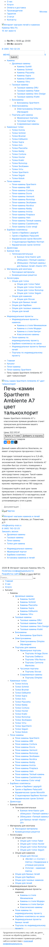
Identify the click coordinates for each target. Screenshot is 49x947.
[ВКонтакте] (5, 442)
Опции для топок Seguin (29, 293)
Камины (11, 60)
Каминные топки (15, 127)
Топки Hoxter (18, 157)
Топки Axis (17, 145)
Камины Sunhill (24, 66)
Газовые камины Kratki (28, 96)
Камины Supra (24, 75)
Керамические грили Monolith (27, 238)
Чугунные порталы (26, 121)
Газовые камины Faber (28, 90)
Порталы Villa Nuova (35, 659)
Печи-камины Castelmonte (25, 223)
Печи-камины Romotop (23, 199)
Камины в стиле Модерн (29, 328)
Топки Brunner (19, 136)
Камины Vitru (23, 81)
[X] (15, 442)
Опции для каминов (22, 296)
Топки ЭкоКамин (20, 166)
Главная (9, 581)
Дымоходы (12, 248)
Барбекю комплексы (17, 229)
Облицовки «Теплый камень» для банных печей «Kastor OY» (34, 819)
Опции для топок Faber (28, 284)
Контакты (11, 19)
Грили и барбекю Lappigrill (25, 232)
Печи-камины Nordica (23, 205)
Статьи (10, 16)
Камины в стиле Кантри (29, 331)
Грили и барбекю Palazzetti (25, 235)
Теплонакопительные (22, 254)
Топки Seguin (18, 175)
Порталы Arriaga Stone (36, 653)
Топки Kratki (18, 160)
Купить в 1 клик (12, 435)
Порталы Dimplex (33, 677)
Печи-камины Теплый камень (26, 220)
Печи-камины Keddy (22, 208)
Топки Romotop (19, 163)
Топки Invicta (18, 130)
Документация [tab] (11, 506)
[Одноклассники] (8, 442)
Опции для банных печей (24, 302)
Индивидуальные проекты (20, 316)
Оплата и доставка (16, 7)
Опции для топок (20, 281)
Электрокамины (20, 105)
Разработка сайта (11, 574)
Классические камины (28, 334)
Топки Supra (18, 142)
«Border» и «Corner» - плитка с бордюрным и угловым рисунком (36, 862)
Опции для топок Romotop (30, 290)
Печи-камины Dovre (22, 193)
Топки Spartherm (20, 172)
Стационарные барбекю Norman (28, 241)
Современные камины (28, 124)
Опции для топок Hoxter (29, 287)
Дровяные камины (21, 63)
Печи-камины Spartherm (24, 184)
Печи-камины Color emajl (24, 226)
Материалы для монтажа (19, 269)
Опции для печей (20, 311)
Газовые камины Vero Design (31, 93)
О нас (9, 1)
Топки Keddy (18, 151)
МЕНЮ (6, 54)
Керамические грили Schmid (26, 244)
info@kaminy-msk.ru (11, 525)
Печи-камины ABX (21, 187)
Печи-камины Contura (23, 190)
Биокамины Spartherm (28, 102)
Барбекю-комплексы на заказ (27, 343)
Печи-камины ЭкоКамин (24, 202)
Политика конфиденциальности (18, 571)
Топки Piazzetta (19, 148)
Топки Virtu (17, 169)
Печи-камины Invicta (22, 211)
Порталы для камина (22, 115)
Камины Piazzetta (25, 72)
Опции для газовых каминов (26, 308)
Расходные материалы (23, 272)
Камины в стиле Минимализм (31, 325)
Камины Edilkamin (26, 78)
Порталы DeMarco (34, 656)
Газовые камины (20, 84)
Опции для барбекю (22, 305)
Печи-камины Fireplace (23, 214)
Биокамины (17, 99)
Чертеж (11, 511)
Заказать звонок (10, 531)
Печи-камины (13, 181)
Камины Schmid (24, 69)
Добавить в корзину (33, 435)
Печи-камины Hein (21, 217)
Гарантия (11, 13)
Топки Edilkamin (20, 139)
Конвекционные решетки (24, 275)
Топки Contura (19, 154)
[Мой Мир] (12, 442)
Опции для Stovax (26, 299)
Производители (15, 10)
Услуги (10, 4)
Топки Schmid (19, 133)
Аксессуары (13, 278)
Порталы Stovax (33, 671)
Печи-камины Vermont (23, 196)
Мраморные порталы (27, 118)
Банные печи (13, 251)
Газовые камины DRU (27, 87)
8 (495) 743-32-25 (11, 49)
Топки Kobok (18, 178)
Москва (43, 11)
